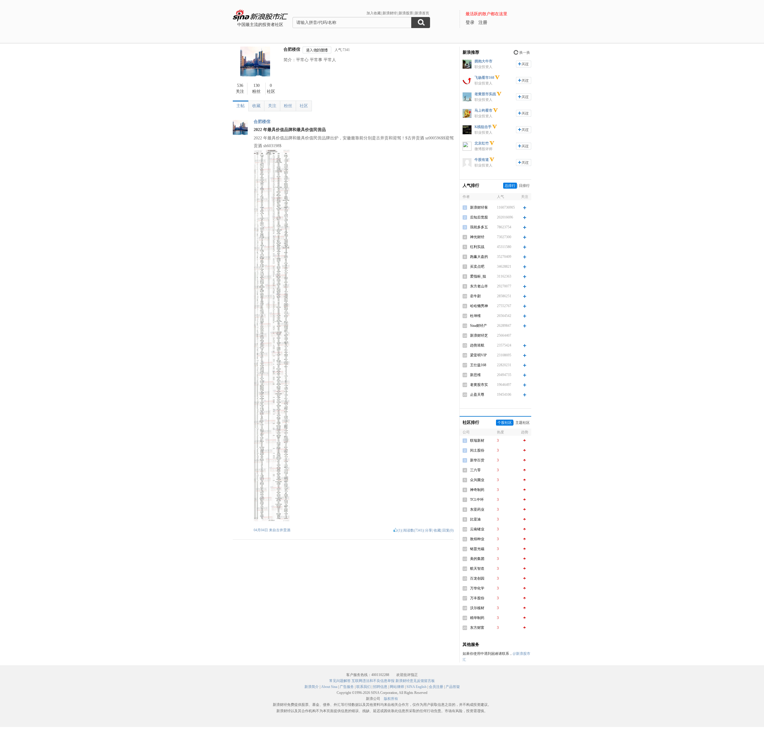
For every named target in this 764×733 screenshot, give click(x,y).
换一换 (524, 52)
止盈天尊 (477, 394)
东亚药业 (477, 509)
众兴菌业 (477, 480)
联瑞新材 (477, 440)
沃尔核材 (477, 608)
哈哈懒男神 (479, 306)
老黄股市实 (479, 385)
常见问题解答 (340, 681)
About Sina (329, 687)
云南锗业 (477, 529)
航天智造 (477, 568)
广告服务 (347, 687)
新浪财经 (390, 13)
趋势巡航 (477, 345)
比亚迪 (475, 519)
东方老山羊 (479, 286)
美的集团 (477, 559)
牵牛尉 (475, 296)
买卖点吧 (477, 266)
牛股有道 (482, 160)
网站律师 (397, 687)
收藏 (256, 106)
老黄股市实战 (485, 94)
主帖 (240, 106)
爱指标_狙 (478, 276)
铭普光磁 (477, 549)
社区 (304, 106)
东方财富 (477, 628)
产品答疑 (453, 687)
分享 (428, 530)
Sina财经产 (478, 326)
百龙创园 (477, 578)
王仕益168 (478, 365)
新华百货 (477, 460)
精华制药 (477, 618)
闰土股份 (477, 450)
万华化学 (477, 588)
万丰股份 (477, 598)
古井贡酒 (283, 530)
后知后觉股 (479, 217)
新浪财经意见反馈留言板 (415, 681)
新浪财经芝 (479, 335)
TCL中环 (477, 500)
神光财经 (477, 237)
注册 (482, 22)
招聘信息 (380, 687)
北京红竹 (482, 143)
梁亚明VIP (478, 355)
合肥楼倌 (292, 49)
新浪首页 (422, 13)
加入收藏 (373, 13)
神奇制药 (477, 490)
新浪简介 (311, 687)
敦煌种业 (477, 539)
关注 (272, 106)
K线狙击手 (483, 127)
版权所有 (391, 699)
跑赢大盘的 (479, 257)
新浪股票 (406, 13)
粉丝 (288, 106)
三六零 (475, 470)
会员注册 (436, 687)
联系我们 (363, 687)
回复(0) (448, 530)
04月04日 (261, 530)
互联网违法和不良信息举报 (373, 681)
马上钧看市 (483, 110)
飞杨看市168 (484, 78)
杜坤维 (475, 316)
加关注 (523, 64)
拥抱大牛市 (483, 61)
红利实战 (477, 247)
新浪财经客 (479, 207)
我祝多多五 (479, 227)
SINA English (416, 687)
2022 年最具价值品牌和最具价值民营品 (290, 129)
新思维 (475, 375)
